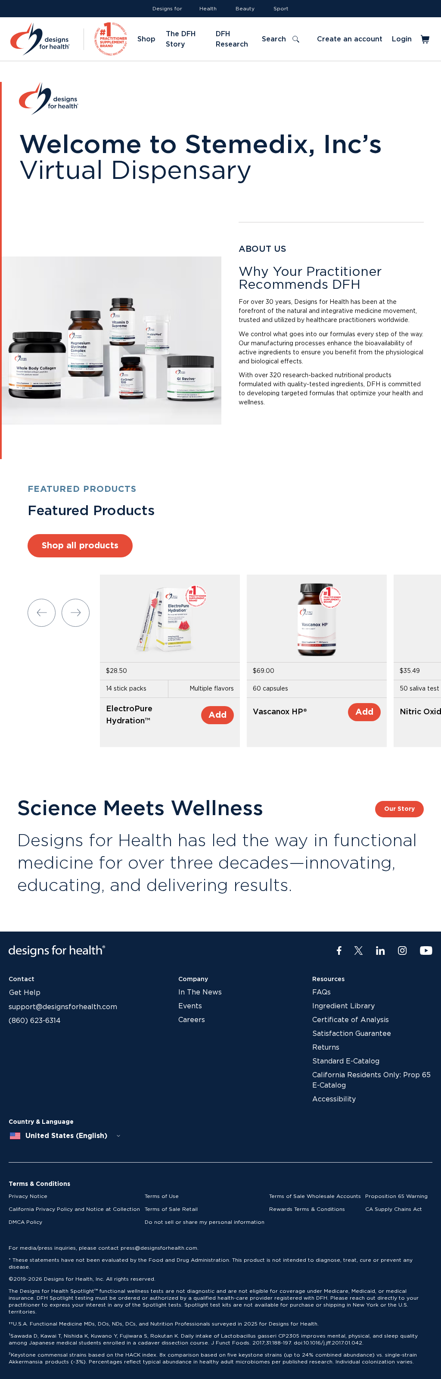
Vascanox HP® (280, 712)
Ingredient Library (343, 1006)
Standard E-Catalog (345, 1061)
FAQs (321, 992)
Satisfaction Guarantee (351, 1033)
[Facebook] (339, 950)
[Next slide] (76, 613)
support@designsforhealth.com (63, 1007)
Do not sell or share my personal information (204, 1222)
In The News (200, 992)
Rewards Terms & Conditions (307, 1209)
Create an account (349, 39)
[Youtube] (426, 950)
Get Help (24, 992)
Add (217, 715)
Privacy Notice (28, 1196)
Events (190, 1006)
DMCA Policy (25, 1222)
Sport (281, 8)
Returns (325, 1047)
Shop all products (80, 545)
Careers (191, 1019)
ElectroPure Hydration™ (129, 715)
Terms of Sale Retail (171, 1209)
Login (402, 39)
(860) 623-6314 (35, 1020)
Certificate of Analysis (350, 1019)
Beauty (245, 8)
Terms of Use (162, 1196)
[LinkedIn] (380, 950)
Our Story (399, 809)
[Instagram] (402, 950)
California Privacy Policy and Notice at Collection (74, 1209)
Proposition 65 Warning (396, 1196)
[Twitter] (358, 950)
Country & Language (41, 1122)
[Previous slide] (42, 613)
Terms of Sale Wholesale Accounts (315, 1196)
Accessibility (334, 1099)
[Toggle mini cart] (426, 39)
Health (208, 8)
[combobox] (65, 1136)
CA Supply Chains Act (393, 1209)
